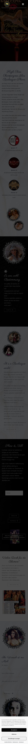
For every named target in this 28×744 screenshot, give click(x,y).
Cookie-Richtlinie (8, 742)
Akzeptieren (14, 730)
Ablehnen (14, 734)
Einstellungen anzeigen (14, 738)
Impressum (21, 742)
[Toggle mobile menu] (23, 4)
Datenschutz (15, 742)
